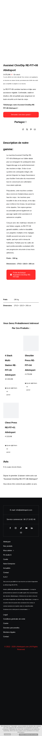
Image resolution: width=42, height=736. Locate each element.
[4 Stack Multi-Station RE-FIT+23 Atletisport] (11, 343)
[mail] (21, 532)
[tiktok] (21, 528)
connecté (19, 484)
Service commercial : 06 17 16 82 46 (21, 519)
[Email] (35, 129)
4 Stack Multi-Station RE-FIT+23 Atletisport (10, 365)
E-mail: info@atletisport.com (21, 510)
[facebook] (10, 528)
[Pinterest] (31, 129)
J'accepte (7, 734)
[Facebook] (23, 129)
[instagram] (15, 528)
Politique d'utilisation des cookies (28, 734)
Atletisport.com (23, 647)
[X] (27, 129)
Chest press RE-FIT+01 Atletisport (11, 427)
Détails (15, 388)
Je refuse (14, 734)
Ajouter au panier (8, 391)
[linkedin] (32, 528)
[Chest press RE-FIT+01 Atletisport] (11, 410)
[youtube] (26, 528)
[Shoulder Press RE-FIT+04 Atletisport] (31, 343)
